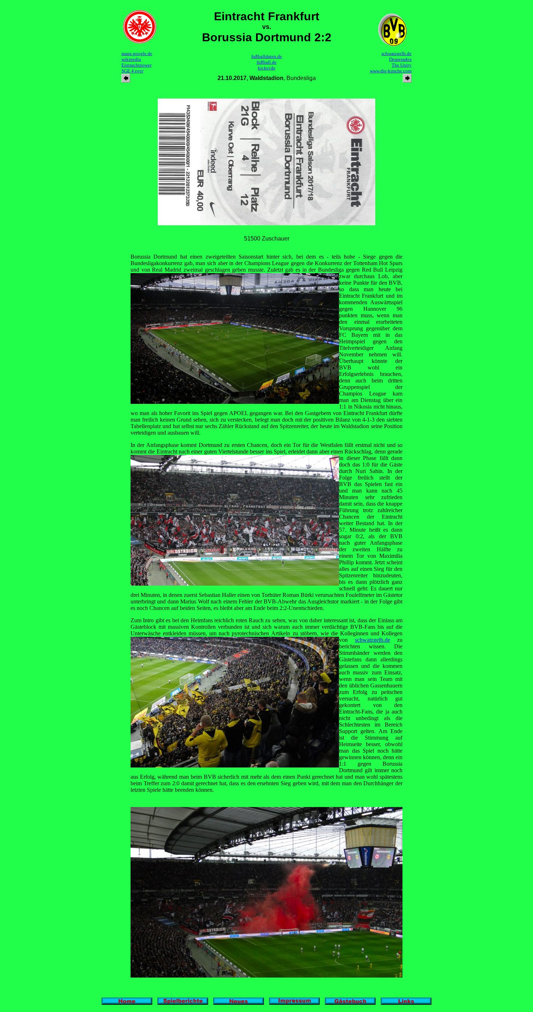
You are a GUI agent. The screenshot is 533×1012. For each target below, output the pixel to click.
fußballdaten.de (266, 56)
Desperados (400, 59)
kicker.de (267, 68)
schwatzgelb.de (396, 53)
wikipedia (131, 59)
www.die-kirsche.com (391, 71)
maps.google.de (136, 53)
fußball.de (267, 62)
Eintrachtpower (136, 65)
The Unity (402, 65)
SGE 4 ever (132, 71)
